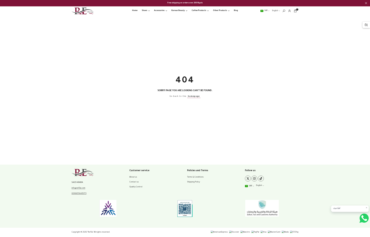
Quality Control (135, 187)
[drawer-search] (283, 11)
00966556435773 (79, 194)
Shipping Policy (193, 182)
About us (133, 177)
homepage (194, 96)
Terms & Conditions (195, 177)
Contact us (134, 182)
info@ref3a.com (78, 188)
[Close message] (366, 207)
